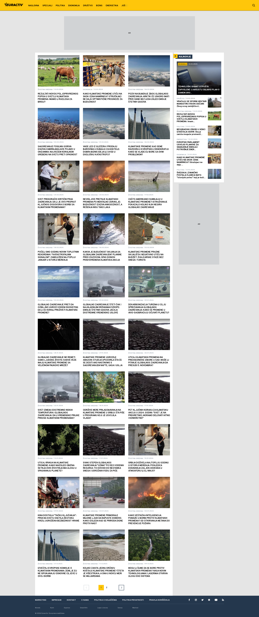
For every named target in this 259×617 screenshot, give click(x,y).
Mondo (37, 608)
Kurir (52, 608)
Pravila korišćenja (159, 600)
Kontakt (71, 600)
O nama (85, 600)
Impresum (56, 600)
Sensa (120, 608)
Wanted (135, 608)
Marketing (40, 600)
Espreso (67, 608)
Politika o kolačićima (105, 600)
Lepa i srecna (102, 608)
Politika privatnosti (133, 600)
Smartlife (83, 608)
